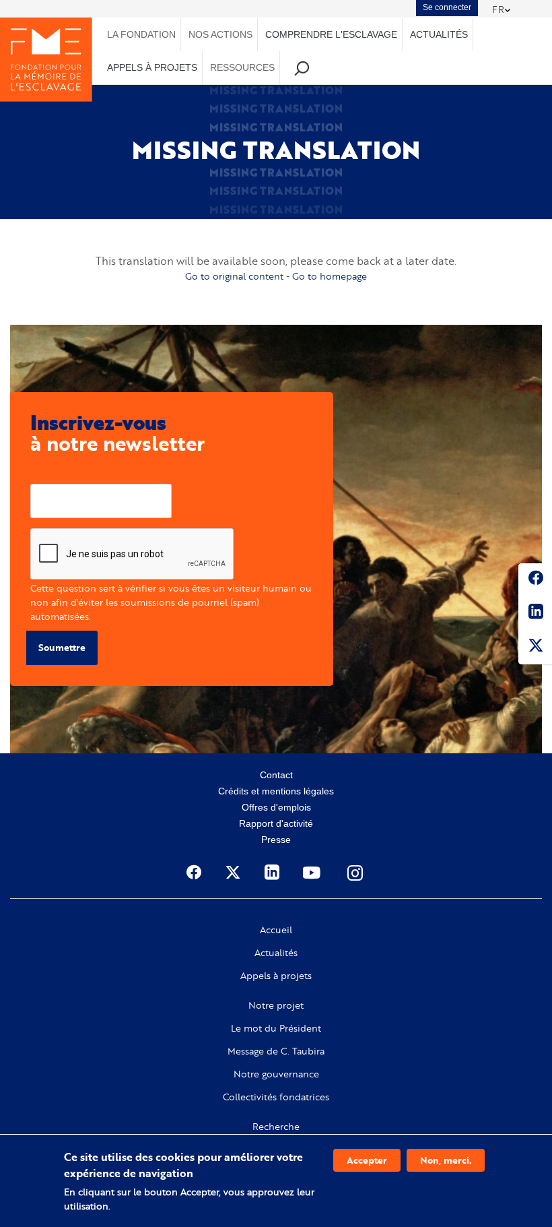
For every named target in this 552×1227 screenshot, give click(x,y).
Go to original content (234, 276)
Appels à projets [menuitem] (152, 67)
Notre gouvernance (276, 1074)
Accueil (276, 930)
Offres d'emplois (276, 807)
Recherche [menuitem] (302, 67)
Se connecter (447, 7)
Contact (276, 775)
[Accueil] (46, 60)
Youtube (313, 872)
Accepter (367, 1160)
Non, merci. (445, 1160)
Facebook (535, 580)
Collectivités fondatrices (276, 1097)
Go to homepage (329, 276)
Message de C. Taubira (276, 1051)
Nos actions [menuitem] (220, 34)
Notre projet (276, 1005)
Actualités (276, 952)
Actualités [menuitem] (439, 34)
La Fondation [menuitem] (141, 34)
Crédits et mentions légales (276, 791)
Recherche (276, 1126)
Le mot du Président (276, 1028)
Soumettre (61, 647)
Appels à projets (276, 975)
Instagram (356, 872)
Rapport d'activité (276, 823)
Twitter (535, 647)
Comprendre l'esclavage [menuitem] (331, 34)
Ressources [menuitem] (242, 67)
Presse (276, 839)
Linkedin (535, 614)
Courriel (48, 473)
